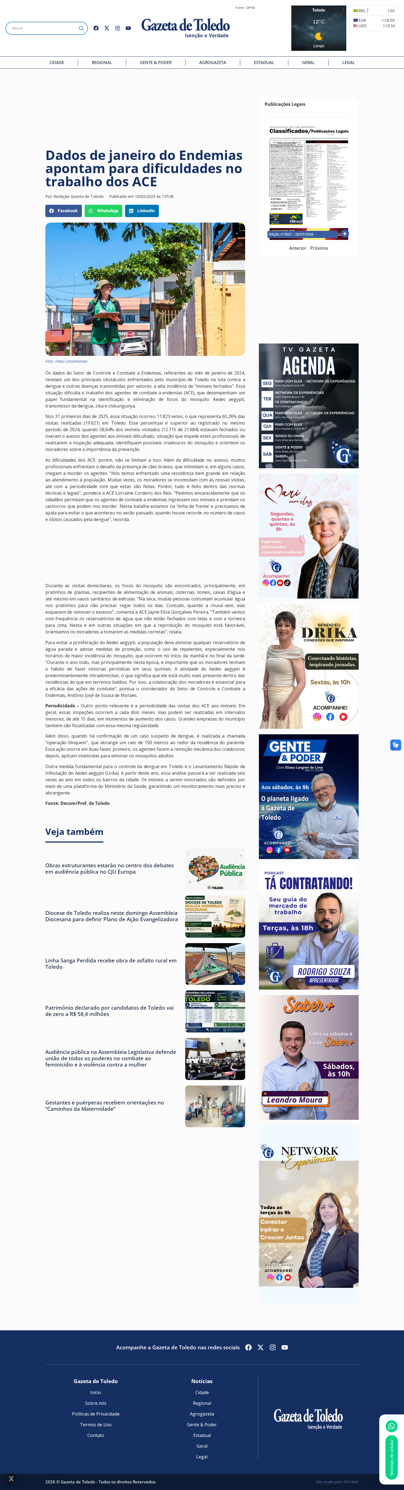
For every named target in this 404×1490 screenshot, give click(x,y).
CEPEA (250, 7)
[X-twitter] (106, 28)
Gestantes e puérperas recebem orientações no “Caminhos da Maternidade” (104, 1105)
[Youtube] (128, 28)
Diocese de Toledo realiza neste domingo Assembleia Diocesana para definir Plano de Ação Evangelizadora (111, 916)
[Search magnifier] (81, 28)
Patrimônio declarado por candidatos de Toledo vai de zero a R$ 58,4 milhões (109, 1011)
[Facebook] (96, 28)
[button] (63, 211)
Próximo (319, 248)
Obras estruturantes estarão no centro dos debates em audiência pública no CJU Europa (109, 868)
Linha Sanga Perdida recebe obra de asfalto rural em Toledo (111, 963)
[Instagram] (117, 28)
